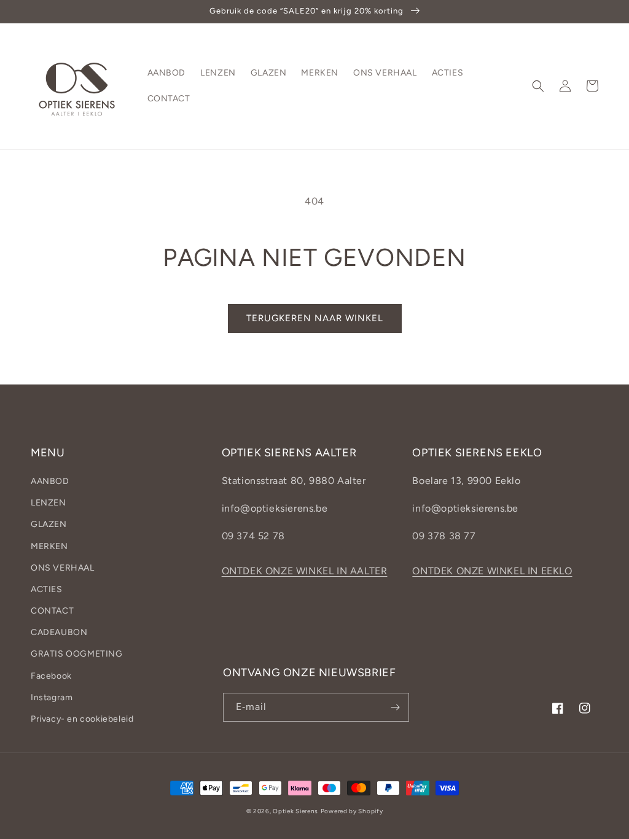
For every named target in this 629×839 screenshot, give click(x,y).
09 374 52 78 (253, 536)
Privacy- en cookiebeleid (82, 719)
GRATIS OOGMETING (77, 654)
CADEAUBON (59, 632)
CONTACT (52, 611)
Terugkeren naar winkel (314, 318)
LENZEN (48, 503)
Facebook (51, 676)
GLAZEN (49, 524)
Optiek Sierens (295, 811)
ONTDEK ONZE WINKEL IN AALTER (305, 571)
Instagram (51, 697)
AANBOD (50, 481)
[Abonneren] (394, 707)
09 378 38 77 (443, 536)
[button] (538, 86)
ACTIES (47, 589)
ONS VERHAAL (63, 568)
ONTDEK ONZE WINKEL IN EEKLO (492, 571)
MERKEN (49, 546)
